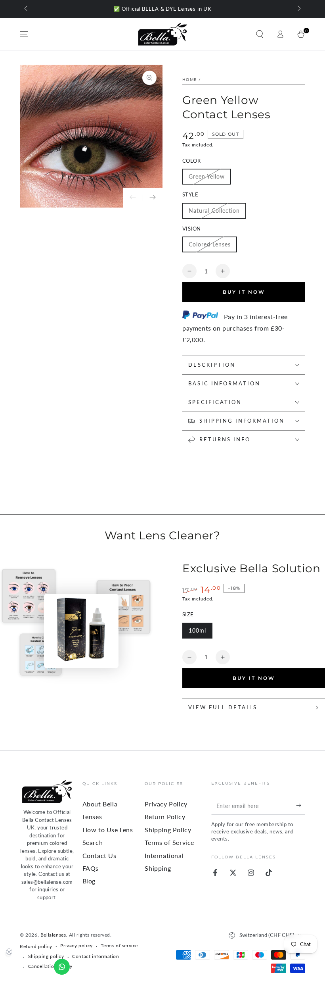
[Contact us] (62, 967)
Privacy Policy (166, 804)
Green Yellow (207, 176)
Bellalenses (53, 935)
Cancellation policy (50, 966)
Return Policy (165, 816)
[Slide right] (298, 9)
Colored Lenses (210, 244)
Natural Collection (214, 210)
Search (92, 842)
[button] (259, 34)
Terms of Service (169, 842)
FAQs (90, 868)
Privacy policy (76, 945)
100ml (197, 630)
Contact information (95, 956)
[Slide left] (26, 9)
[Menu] (24, 34)
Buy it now (254, 678)
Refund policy (36, 946)
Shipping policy (46, 956)
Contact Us (99, 855)
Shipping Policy (168, 829)
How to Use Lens (107, 829)
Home (189, 79)
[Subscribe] (300, 805)
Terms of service (119, 945)
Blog (89, 881)
